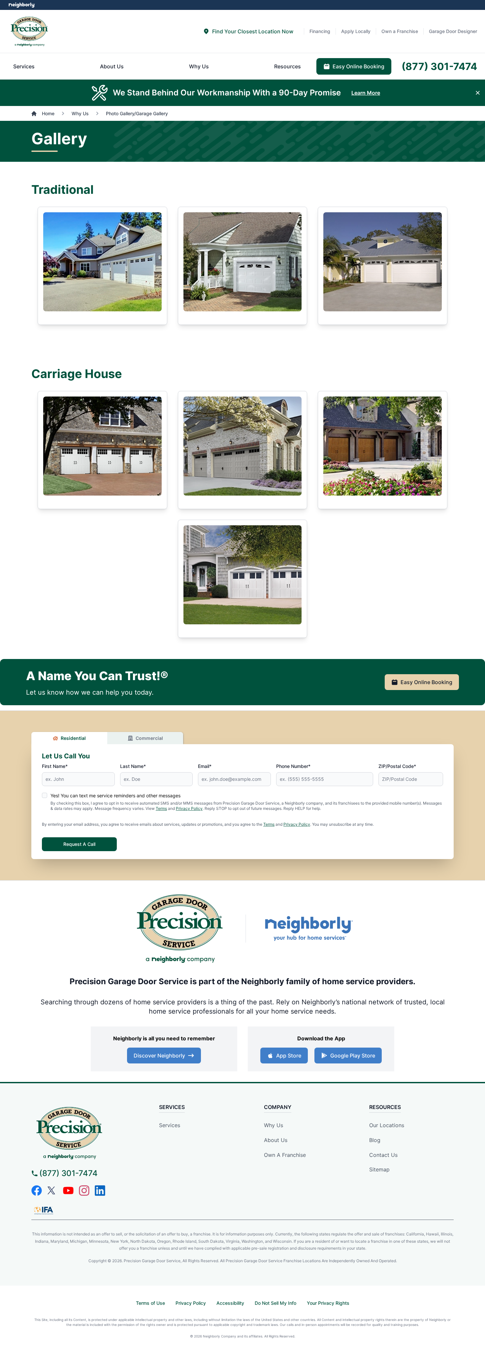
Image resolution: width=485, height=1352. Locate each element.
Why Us (273, 1125)
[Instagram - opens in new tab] (84, 1190)
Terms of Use (150, 1303)
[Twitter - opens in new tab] (52, 1190)
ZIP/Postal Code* (397, 766)
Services (169, 1125)
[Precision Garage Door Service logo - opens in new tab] (179, 928)
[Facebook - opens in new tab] (36, 1190)
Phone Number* (293, 766)
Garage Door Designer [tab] (453, 31)
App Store (288, 1055)
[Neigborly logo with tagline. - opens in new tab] (308, 928)
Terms (161, 808)
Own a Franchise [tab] (399, 31)
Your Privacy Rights (328, 1303)
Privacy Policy (189, 808)
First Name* (55, 766)
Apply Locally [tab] (356, 31)
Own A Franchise (285, 1155)
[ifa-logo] (43, 1210)
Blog (374, 1140)
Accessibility (230, 1303)
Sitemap (379, 1169)
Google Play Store (352, 1055)
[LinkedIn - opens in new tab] (100, 1190)
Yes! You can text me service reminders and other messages (115, 795)
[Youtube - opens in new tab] (68, 1190)
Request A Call (79, 844)
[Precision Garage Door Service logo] (29, 31)
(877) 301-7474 (68, 1173)
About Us (275, 1140)
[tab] (248, 31)
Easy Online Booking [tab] (358, 66)
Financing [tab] (319, 31)
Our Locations (386, 1125)
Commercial (149, 738)
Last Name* (133, 766)
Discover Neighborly (159, 1055)
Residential (73, 738)
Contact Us (383, 1155)
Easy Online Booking (426, 682)
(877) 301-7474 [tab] (439, 66)
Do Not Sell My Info (275, 1303)
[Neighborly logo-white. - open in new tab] (21, 5)
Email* (204, 766)
